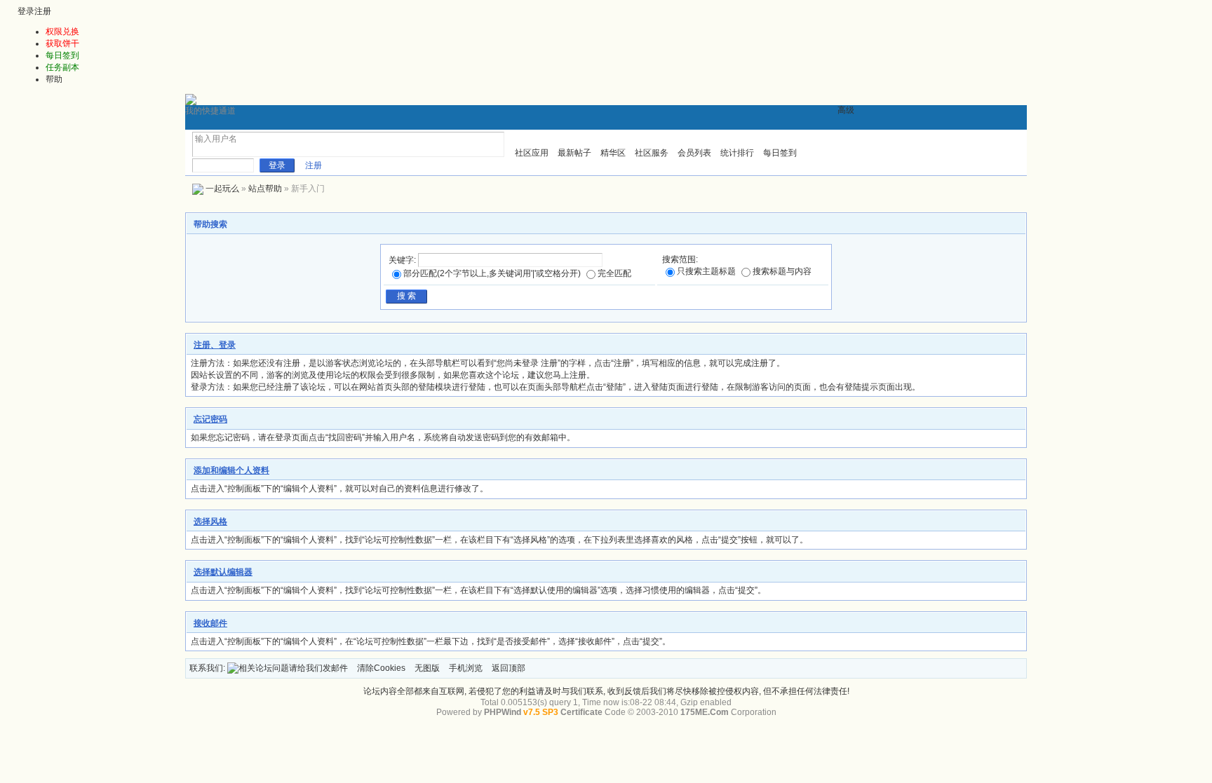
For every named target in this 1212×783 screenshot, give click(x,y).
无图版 (427, 668)
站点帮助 (265, 188)
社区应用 (531, 153)
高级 (845, 110)
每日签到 (780, 153)
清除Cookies (381, 668)
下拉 (200, 149)
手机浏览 (466, 668)
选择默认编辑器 (223, 572)
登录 (26, 11)
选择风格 (210, 521)
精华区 (613, 153)
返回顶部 (508, 668)
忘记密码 (210, 419)
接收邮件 (210, 623)
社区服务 (651, 153)
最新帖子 (574, 153)
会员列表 (694, 153)
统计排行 (737, 153)
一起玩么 (222, 188)
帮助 (54, 79)
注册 (42, 11)
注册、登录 (215, 345)
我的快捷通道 (210, 111)
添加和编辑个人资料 (231, 470)
